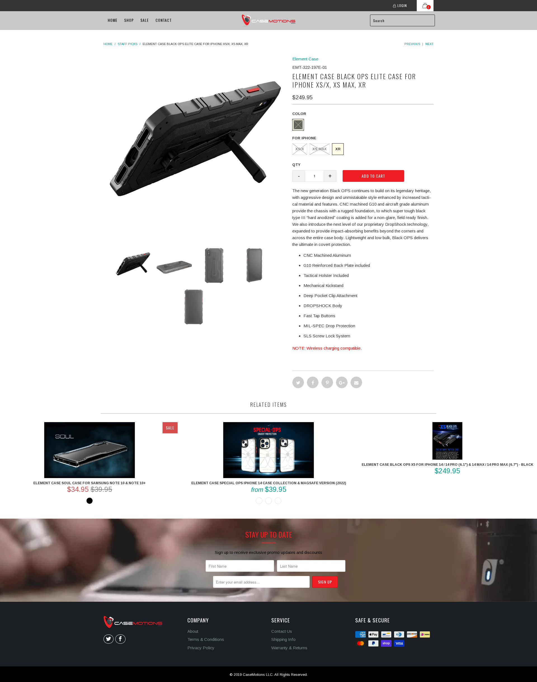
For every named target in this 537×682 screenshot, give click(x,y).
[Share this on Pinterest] (327, 382)
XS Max (319, 149)
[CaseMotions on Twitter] (108, 639)
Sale (144, 20)
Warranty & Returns (289, 647)
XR (338, 149)
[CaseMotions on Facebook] (120, 639)
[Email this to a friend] (356, 382)
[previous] (141, 147)
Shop (129, 20)
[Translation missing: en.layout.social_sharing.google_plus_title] (342, 382)
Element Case (305, 59)
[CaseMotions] (268, 20)
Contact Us (281, 631)
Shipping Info (283, 639)
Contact (164, 20)
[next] (249, 147)
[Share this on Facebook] (313, 382)
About (192, 631)
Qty (296, 165)
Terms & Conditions (205, 639)
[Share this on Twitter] (298, 382)
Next (429, 44)
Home (112, 20)
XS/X (299, 149)
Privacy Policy (201, 647)
